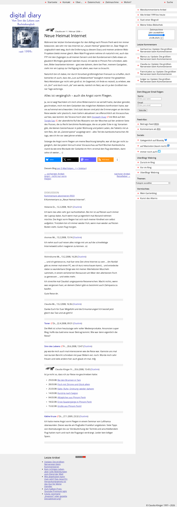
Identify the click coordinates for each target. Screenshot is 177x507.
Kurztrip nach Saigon (68, 393)
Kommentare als (150, 129)
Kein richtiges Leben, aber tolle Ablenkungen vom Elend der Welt (55, 471)
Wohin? (127, 2)
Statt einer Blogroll (149, 20)
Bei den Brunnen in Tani (69, 380)
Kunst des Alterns (148, 198)
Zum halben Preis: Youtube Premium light (55, 490)
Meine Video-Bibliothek (151, 25)
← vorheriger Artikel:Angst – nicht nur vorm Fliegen (55, 176)
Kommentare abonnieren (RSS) (59, 196)
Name (140, 96)
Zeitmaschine (112, 2)
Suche (170, 2)
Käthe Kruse (50, 416)
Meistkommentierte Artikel (153, 10)
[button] (53, 159)
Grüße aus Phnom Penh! (70, 406)
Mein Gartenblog (148, 193)
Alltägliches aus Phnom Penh (72, 397)
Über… (79, 2)
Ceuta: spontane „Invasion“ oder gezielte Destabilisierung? (55, 496)
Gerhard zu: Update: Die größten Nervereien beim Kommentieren (156, 50)
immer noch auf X (149, 152)
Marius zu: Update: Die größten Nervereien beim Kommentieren (156, 57)
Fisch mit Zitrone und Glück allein (74, 384)
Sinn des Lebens (52, 346)
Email (140, 102)
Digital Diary (22, 43)
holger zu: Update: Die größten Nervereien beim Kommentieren (156, 80)
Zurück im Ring (147, 162)
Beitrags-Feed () (149, 124)
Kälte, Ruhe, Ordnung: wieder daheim (76, 389)
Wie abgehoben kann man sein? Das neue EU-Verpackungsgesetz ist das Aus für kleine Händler (56, 481)
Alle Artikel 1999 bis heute (152, 15)
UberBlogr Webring (149, 172)
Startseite (52, 2)
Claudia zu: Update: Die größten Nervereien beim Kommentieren (156, 65)
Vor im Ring (145, 167)
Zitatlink (77, 207)
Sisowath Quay (99, 117)
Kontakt (66, 2)
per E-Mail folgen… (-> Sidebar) (72, 168)
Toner (47, 323)
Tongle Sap (49, 121)
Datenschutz (94, 2)
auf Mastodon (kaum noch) (153, 146)
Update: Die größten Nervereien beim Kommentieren (54, 464)
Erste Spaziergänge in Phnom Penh (75, 402)
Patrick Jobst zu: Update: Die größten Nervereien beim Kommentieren (158, 72)
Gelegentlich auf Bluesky (152, 140)
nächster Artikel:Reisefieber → (122, 175)
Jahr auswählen (156, 32)
